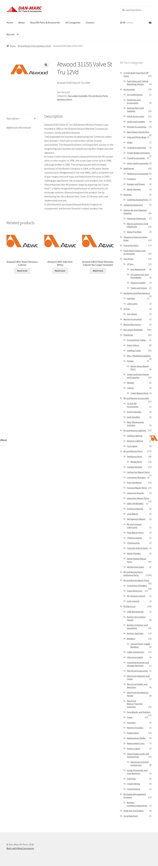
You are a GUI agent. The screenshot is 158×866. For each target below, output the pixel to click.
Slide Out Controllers (133, 810)
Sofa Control (133, 601)
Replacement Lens (136, 743)
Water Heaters (134, 189)
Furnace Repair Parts (137, 487)
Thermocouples (138, 282)
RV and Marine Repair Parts (136, 580)
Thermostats (133, 543)
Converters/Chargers (137, 585)
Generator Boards (135, 493)
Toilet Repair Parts (139, 393)
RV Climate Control (136, 596)
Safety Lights (133, 748)
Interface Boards (135, 508)
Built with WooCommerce (20, 848)
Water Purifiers (134, 231)
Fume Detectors (134, 590)
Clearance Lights (135, 657)
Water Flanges (134, 553)
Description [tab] (12, 118)
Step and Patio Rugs (136, 137)
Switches (131, 778)
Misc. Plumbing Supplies (138, 355)
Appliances (128, 168)
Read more (22, 270)
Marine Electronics (132, 324)
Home (9, 22)
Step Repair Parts (135, 532)
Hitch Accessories (135, 116)
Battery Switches (135, 633)
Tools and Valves (139, 288)
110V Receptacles (135, 611)
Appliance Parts (134, 456)
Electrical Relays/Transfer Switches (134, 703)
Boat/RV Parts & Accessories (45, 22)
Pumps (130, 361)
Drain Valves (133, 345)
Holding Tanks (134, 350)
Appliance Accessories (137, 173)
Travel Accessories (136, 158)
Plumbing (128, 335)
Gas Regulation (138, 269)
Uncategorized (130, 816)
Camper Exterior (134, 467)
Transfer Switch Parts (137, 548)
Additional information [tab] (18, 127)
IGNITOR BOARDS (135, 503)
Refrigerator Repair (136, 519)
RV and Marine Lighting (134, 430)
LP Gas (130, 264)
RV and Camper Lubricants (134, 526)
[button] (46, 64)
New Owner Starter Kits (138, 132)
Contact (90, 22)
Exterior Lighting (135, 441)
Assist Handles (134, 411)
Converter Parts (130, 245)
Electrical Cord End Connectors (140, 763)
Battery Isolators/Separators (137, 804)
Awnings (127, 194)
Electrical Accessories (137, 670)
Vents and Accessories (138, 163)
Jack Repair (132, 513)
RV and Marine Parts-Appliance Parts (34, 46)
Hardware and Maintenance (136, 293)
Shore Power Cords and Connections (138, 755)
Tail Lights (132, 446)
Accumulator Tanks (136, 340)
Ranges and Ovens (136, 184)
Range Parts (136, 461)
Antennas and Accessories (133, 101)
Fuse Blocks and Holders (138, 712)
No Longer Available (77, 95)
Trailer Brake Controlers (138, 152)
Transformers (133, 789)
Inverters (131, 722)
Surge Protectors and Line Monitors (137, 772)
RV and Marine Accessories (136, 398)
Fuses (130, 717)
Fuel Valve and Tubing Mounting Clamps (137, 83)
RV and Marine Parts (133, 451)
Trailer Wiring (133, 783)
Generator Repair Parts (138, 498)
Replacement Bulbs (136, 738)
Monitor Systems (135, 727)
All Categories (72, 22)
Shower (130, 382)
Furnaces (131, 178)
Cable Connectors (135, 652)
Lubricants (132, 303)
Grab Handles (133, 417)
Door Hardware (134, 482)
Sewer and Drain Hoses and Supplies (138, 376)
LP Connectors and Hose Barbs (140, 276)
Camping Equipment (133, 205)
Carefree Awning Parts (137, 199)
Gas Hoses (128, 258)
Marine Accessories (132, 319)
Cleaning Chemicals (136, 218)
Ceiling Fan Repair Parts (138, 472)
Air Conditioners (135, 94)
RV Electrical (129, 606)
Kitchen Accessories (136, 126)
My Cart (10, 34)
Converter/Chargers (136, 477)
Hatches (131, 298)
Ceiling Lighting (134, 435)
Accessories (129, 89)
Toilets (130, 388)
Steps (130, 142)
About (21, 22)
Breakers (131, 638)
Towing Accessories (136, 147)
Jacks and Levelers (136, 121)
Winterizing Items (135, 567)
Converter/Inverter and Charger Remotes (138, 664)
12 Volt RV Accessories (132, 405)
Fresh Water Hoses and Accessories (134, 252)
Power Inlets (133, 733)
